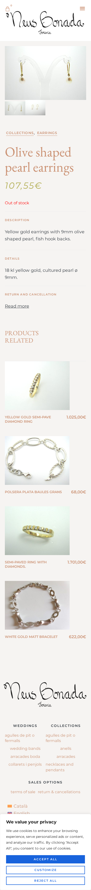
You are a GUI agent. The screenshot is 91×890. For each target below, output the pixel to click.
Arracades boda (25, 756)
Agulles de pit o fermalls (19, 738)
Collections (20, 133)
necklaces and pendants (60, 767)
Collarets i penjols (25, 764)
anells (65, 748)
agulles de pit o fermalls (60, 738)
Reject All (45, 880)
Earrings (47, 133)
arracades (66, 756)
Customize (45, 870)
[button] (82, 8)
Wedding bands (25, 748)
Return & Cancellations (59, 792)
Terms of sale (23, 792)
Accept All (45, 859)
